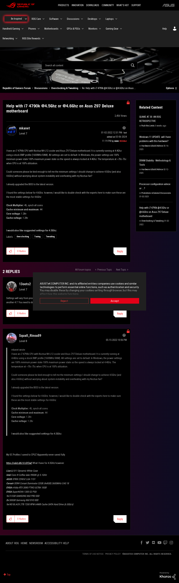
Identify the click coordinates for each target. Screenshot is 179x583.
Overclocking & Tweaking (64, 88)
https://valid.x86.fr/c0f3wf (19, 463)
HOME (24, 543)
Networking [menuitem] (8, 38)
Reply (120, 251)
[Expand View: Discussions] (82, 18)
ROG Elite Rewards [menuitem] (31, 38)
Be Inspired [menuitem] (16, 18)
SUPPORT (136, 5)
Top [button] (8, 574)
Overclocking (23, 236)
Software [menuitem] (54, 18)
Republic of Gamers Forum (17, 88)
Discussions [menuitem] (73, 18)
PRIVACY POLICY (113, 554)
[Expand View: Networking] (16, 38)
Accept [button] (115, 301)
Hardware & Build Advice (152, 146)
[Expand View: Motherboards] (61, 28)
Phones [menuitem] (32, 28)
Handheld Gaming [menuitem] (11, 28)
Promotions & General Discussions (156, 193)
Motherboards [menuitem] (51, 28)
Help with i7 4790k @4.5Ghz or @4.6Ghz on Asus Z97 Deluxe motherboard (154, 212)
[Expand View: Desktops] (100, 18)
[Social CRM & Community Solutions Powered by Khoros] (168, 575)
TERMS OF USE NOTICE (92, 554)
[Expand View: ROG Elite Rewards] (43, 38)
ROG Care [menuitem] (36, 18)
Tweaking (50, 236)
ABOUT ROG (12, 543)
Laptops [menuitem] (110, 18)
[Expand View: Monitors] (100, 28)
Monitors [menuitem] (92, 28)
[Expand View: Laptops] (116, 18)
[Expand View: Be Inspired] (26, 18)
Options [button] (170, 88)
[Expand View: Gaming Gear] (121, 28)
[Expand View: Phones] (38, 28)
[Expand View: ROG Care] (43, 18)
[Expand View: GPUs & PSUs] (82, 28)
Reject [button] (64, 301)
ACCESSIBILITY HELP (57, 543)
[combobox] (89, 65)
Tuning (37, 236)
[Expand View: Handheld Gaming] (22, 28)
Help (164, 28)
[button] (10, 251)
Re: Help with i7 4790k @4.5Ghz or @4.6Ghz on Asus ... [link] (109, 88)
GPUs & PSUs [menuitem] (73, 28)
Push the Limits (148, 126)
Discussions (41, 88)
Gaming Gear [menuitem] (112, 28)
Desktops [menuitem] (92, 18)
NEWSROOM (36, 543)
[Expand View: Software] (61, 18)
